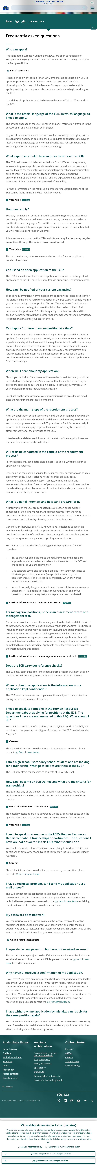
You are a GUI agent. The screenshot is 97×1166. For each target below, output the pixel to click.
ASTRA (68, 1053)
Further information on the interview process (35, 603)
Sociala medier (10, 1078)
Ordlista (7, 1053)
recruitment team (68, 901)
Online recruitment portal (25, 940)
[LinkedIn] (65, 1100)
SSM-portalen (72, 1062)
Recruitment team (29, 752)
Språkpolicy (40, 1068)
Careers (13, 741)
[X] (59, 1100)
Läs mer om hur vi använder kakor (64, 1147)
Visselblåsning (72, 1066)
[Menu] (92, 7)
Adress (6, 1066)
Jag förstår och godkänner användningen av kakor (50, 1154)
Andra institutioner (12, 1057)
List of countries (19, 71)
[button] (92, 2)
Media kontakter (11, 1074)
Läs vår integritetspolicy (31, 1147)
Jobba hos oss (10, 1049)
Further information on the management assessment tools (43, 656)
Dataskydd (39, 1072)
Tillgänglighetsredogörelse (47, 1076)
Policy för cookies (43, 1064)
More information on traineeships (28, 807)
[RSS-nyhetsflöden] (92, 1100)
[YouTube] (78, 1100)
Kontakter (7, 1062)
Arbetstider (8, 1070)
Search (84, 8)
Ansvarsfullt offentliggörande (48, 1080)
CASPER (69, 1057)
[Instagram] (72, 1100)
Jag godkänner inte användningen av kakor (50, 1161)
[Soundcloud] (85, 1100)
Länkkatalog (9, 1086)
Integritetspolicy (42, 1060)
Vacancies (15, 200)
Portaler (69, 1049)
